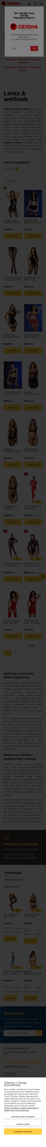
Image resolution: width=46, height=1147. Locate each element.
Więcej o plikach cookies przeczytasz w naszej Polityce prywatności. (21, 1109)
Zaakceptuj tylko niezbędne (23, 1117)
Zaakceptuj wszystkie (23, 1132)
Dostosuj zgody (23, 1124)
